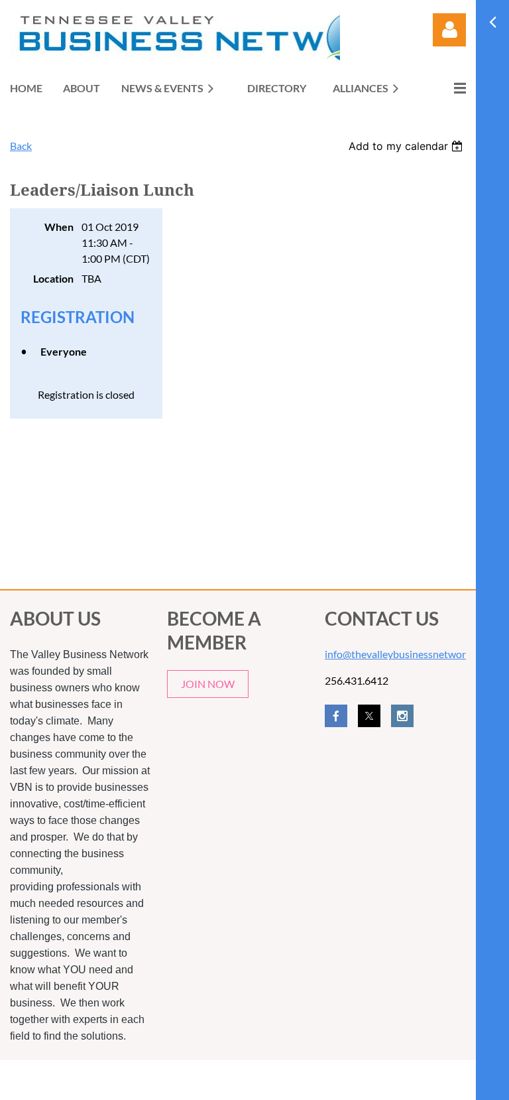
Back (21, 145)
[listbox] (407, 146)
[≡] (446, 88)
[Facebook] (336, 716)
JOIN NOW (208, 683)
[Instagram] (402, 716)
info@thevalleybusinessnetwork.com (408, 654)
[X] (369, 716)
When (59, 226)
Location (53, 278)
